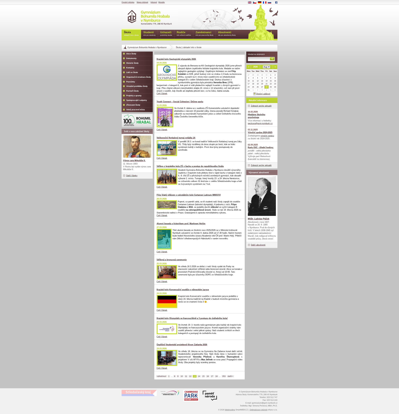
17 (212, 376)
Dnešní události (263, 94)
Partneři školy (132, 91)
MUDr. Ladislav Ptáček (258, 219)
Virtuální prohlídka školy (137, 86)
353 (224, 376)
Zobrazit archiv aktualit (261, 106)
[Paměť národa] (191, 396)
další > (230, 376)
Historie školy (132, 63)
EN (251, 3)
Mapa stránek (142, 2)
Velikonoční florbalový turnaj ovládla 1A (176, 138)
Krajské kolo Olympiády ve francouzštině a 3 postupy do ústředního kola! (192, 318)
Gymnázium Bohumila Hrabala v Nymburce (146, 47)
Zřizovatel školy (133, 105)
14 (199, 376)
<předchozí (161, 376)
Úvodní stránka (128, 2)
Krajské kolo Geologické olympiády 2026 (176, 59)
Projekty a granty (134, 96)
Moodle (161, 2)
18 (216, 376)
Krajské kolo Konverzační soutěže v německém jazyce (183, 289)
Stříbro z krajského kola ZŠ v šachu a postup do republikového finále (190, 166)
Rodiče (184, 33)
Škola (131, 33)
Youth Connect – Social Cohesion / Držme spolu (180, 101)
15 (203, 376)
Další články (131, 175)
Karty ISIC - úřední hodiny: (261, 147)
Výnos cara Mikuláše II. (134, 160)
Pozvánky (130, 82)
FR (265, 3)
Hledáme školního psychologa (256, 116)
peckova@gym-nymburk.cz (260, 123)
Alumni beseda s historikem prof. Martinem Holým (181, 223)
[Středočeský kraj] (139, 393)
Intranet (154, 2)
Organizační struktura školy (138, 77)
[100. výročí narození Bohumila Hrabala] (137, 120)
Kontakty (130, 68)
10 (182, 376)
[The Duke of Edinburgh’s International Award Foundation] (170, 394)
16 (208, 376)
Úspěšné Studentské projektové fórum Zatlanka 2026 (182, 344)
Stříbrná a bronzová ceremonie (172, 260)
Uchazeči (166, 33)
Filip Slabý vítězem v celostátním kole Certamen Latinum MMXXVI (189, 195)
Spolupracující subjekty (136, 100)
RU (270, 3)
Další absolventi (258, 245)
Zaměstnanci (204, 33)
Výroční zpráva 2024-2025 (260, 132)
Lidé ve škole (132, 72)
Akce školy (131, 54)
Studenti (149, 33)
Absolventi (227, 33)
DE (261, 3)
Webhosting (230, 410)
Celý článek (162, 93)
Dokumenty (131, 58)
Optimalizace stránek (258, 410)
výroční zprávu (267, 136)
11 (186, 376)
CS (256, 3)
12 (190, 376)
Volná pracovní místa (135, 110)
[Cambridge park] (210, 396)
